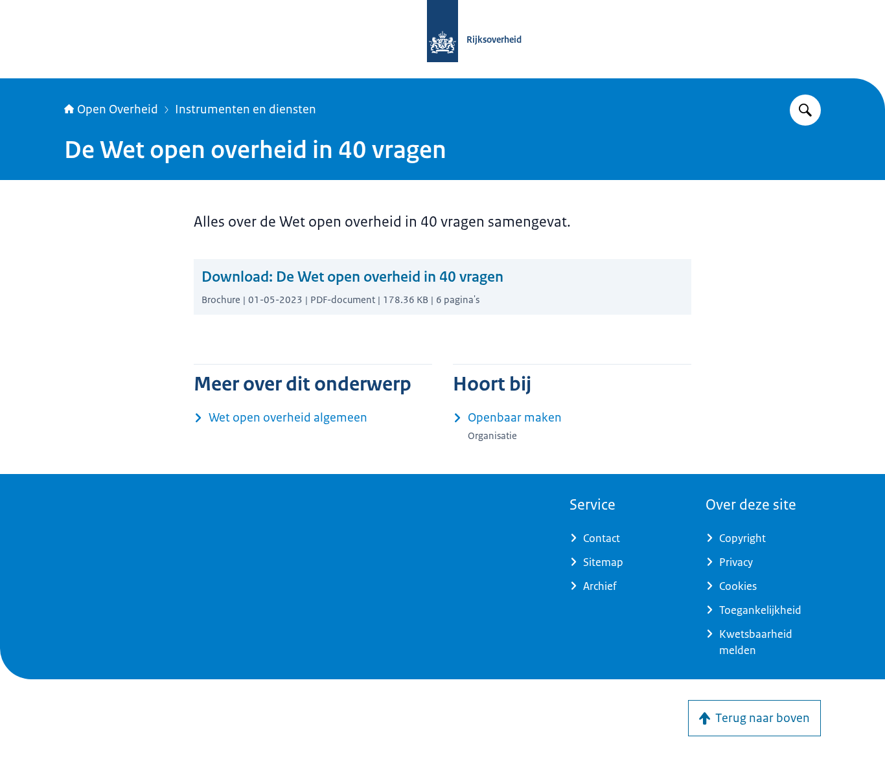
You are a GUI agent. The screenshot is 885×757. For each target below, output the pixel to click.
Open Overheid (117, 109)
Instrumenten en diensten (245, 109)
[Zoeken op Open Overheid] (805, 110)
